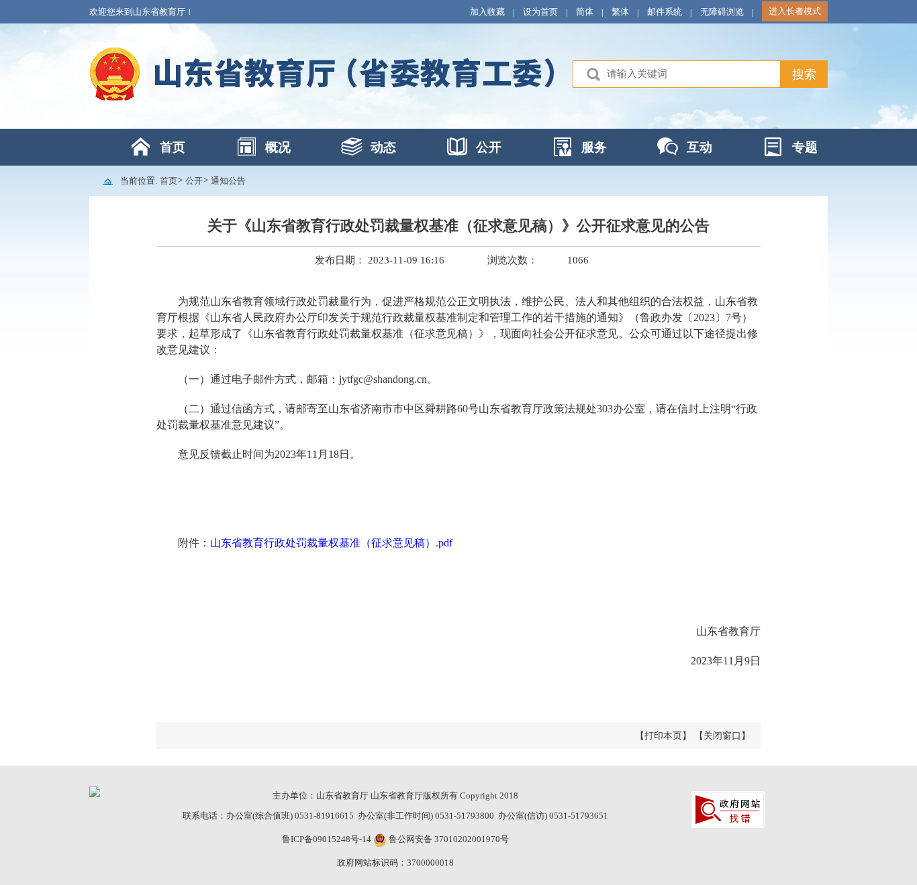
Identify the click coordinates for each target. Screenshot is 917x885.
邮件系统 (664, 12)
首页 (172, 147)
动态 (383, 147)
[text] (677, 74)
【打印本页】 (663, 736)
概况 (278, 147)
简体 (584, 12)
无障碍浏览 (722, 12)
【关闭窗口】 (722, 736)
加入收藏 (487, 12)
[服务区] (458, 76)
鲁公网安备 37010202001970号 (448, 839)
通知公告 (228, 181)
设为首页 (540, 12)
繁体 (620, 12)
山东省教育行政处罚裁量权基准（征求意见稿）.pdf (331, 542)
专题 (805, 147)
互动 (699, 147)
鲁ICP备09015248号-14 (326, 839)
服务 (594, 147)
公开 (488, 147)
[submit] (804, 74)
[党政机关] (94, 791)
